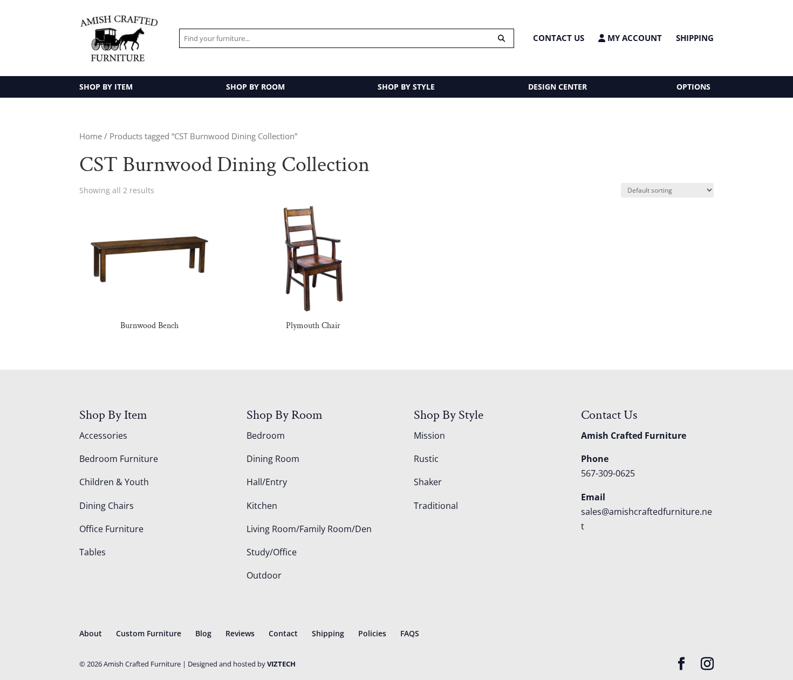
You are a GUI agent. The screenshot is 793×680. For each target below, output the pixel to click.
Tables (92, 552)
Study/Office (272, 552)
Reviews (240, 633)
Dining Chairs (106, 506)
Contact (283, 633)
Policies (372, 633)
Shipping (695, 38)
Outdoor (264, 575)
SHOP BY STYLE (406, 86)
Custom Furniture (148, 633)
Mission (429, 435)
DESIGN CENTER (557, 86)
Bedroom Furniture (118, 459)
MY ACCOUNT (633, 38)
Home (90, 136)
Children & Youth (114, 482)
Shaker (428, 482)
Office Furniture (111, 529)
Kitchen (262, 506)
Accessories (103, 435)
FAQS (409, 633)
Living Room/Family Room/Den (309, 529)
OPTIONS (693, 86)
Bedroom (266, 435)
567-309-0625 (608, 473)
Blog (203, 633)
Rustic (426, 459)
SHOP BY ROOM (255, 86)
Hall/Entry (267, 482)
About (90, 633)
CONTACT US (558, 38)
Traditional (436, 506)
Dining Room (273, 459)
